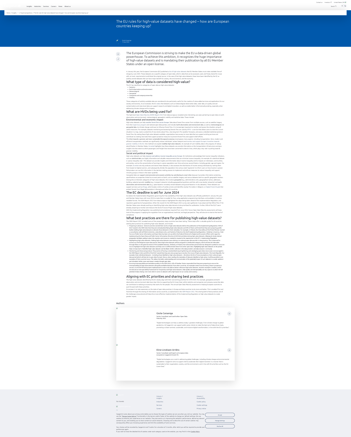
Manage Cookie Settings (129, 416)
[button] (340, 2)
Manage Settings (220, 420)
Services (159, 405)
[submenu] (29, 8)
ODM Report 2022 (188, 292)
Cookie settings (202, 405)
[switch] (344, 5)
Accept (220, 415)
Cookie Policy (195, 431)
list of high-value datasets (177, 71)
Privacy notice (201, 408)
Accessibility (201, 398)
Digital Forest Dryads (213, 187)
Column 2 (200, 396)
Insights (159, 398)
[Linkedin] (229, 313)
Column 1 (159, 396)
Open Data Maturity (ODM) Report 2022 (149, 115)
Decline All (220, 426)
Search (333, 6)
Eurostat (151, 146)
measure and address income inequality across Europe (164, 156)
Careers (159, 408)
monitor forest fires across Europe (157, 122)
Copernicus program (139, 125)
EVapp (145, 187)
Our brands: (120, 401)
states (158, 104)
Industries (159, 402)
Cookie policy (201, 402)
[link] (12, 5)
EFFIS (189, 129)
